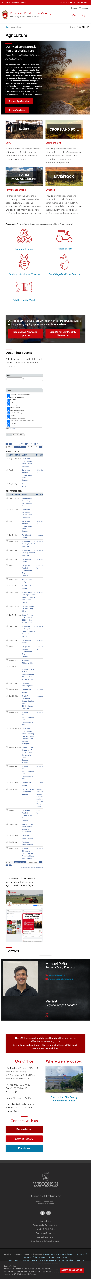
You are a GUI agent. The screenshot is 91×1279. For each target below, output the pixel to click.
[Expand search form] (84, 15)
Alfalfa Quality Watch (24, 299)
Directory (85, 8)
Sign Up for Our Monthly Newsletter (63, 333)
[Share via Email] (83, 27)
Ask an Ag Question (19, 101)
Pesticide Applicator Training (24, 274)
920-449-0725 (56, 975)
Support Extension (81, 2)
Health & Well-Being (45, 1229)
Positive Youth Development (45, 1241)
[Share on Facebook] (77, 27)
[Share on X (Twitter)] (80, 28)
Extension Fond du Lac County (30, 13)
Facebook (24, 1148)
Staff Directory (24, 1139)
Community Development (45, 1225)
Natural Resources (45, 1237)
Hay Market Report (24, 248)
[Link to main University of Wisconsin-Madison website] (45, 1186)
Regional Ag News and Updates (25, 333)
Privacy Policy (13, 1260)
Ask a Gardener (17, 110)
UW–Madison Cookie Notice (24, 1274)
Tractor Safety (64, 248)
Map (75, 8)
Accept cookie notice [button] (71, 1270)
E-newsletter (24, 1129)
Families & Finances (45, 1233)
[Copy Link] (87, 27)
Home (8, 27)
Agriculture (45, 1221)
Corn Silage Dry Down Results (64, 274)
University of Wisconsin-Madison (14, 2)
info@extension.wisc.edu (54, 1254)
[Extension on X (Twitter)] (48, 1214)
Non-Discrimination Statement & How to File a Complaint (47, 1260)
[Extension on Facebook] (42, 1214)
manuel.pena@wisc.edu (60, 978)
